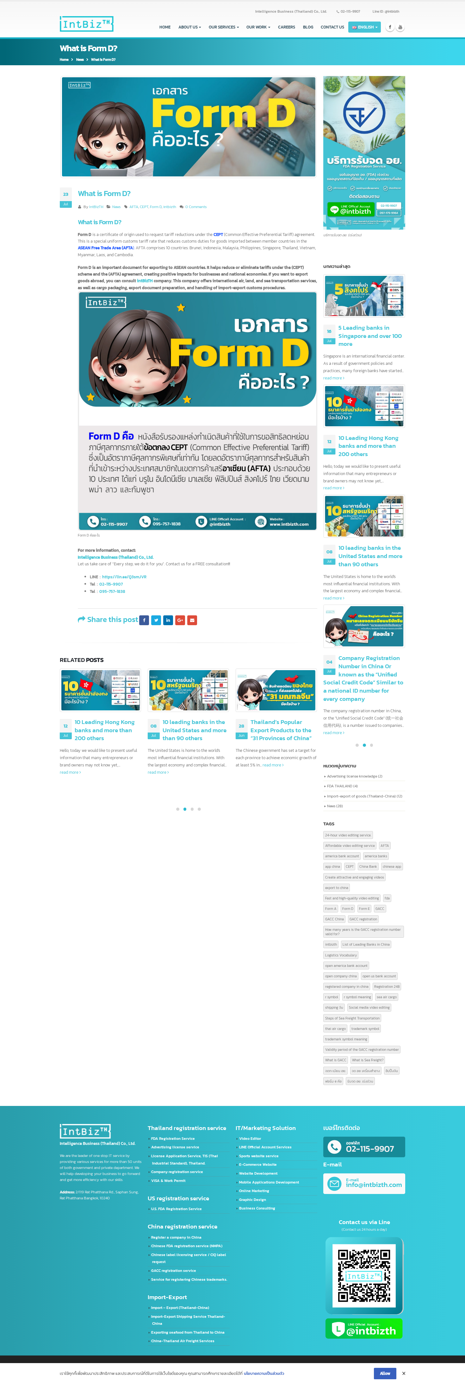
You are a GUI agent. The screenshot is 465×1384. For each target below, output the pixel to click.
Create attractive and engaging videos (354, 877)
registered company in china (347, 986)
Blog (308, 27)
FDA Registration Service (173, 1138)
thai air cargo (335, 1028)
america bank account (342, 856)
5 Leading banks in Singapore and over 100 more (370, 335)
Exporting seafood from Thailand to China (188, 1332)
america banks (376, 856)
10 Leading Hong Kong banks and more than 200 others (105, 730)
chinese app (392, 866)
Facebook (144, 620)
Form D (156, 207)
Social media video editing (369, 1007)
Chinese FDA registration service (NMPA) (186, 1246)
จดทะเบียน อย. (335, 1070)
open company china (341, 976)
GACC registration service (173, 1270)
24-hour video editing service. (348, 835)
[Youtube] (400, 27)
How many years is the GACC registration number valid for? (363, 931)
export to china (336, 887)
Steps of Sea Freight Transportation (352, 1018)
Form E (364, 908)
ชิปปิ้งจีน (392, 1070)
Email (192, 620)
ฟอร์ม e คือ (333, 1081)
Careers (286, 27)
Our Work (256, 27)
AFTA (133, 207)
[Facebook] (390, 27)
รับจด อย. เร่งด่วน (360, 1081)
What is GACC (335, 1060)
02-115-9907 (350, 11)
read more (69, 772)
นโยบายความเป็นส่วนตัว (264, 1373)
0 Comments (196, 207)
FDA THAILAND (339, 786)
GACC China (334, 919)
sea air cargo (387, 997)
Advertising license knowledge (352, 776)
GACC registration (363, 919)
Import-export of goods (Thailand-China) (361, 796)
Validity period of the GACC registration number (362, 1049)
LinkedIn (168, 620)
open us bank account (379, 976)
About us (188, 27)
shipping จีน (334, 1007)
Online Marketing (254, 1191)
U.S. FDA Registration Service (176, 1209)
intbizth (169, 207)
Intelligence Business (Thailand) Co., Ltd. (291, 11)
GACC (379, 908)
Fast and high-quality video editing (352, 898)
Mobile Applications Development (269, 1182)
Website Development (258, 1173)
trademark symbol (365, 1028)
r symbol (331, 997)
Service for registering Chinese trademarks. (189, 1279)
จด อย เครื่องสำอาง (366, 1070)
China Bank (368, 866)
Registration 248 (387, 986)
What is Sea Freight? (367, 1060)
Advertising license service (175, 1147)
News (116, 207)
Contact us (332, 27)
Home (164, 27)
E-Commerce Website (258, 1164)
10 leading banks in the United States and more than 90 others (194, 730)
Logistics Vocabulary (341, 955)
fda (387, 898)
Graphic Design (252, 1200)
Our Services (222, 27)
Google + (180, 620)
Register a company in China (176, 1237)
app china (332, 866)
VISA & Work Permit (168, 1181)
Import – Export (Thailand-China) (180, 1308)
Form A (331, 908)
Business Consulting (257, 1208)
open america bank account (346, 965)
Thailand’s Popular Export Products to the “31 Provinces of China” (281, 730)
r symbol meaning (357, 997)
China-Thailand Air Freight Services (182, 1341)
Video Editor (250, 1138)
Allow (385, 1373)
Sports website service (259, 1156)
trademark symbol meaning (346, 1039)
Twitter (156, 620)
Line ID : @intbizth (386, 11)
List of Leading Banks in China (366, 944)
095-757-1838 (112, 591)
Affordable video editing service (350, 845)
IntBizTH (96, 207)
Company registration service (177, 1172)
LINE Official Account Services (265, 1147)
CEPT (144, 207)
